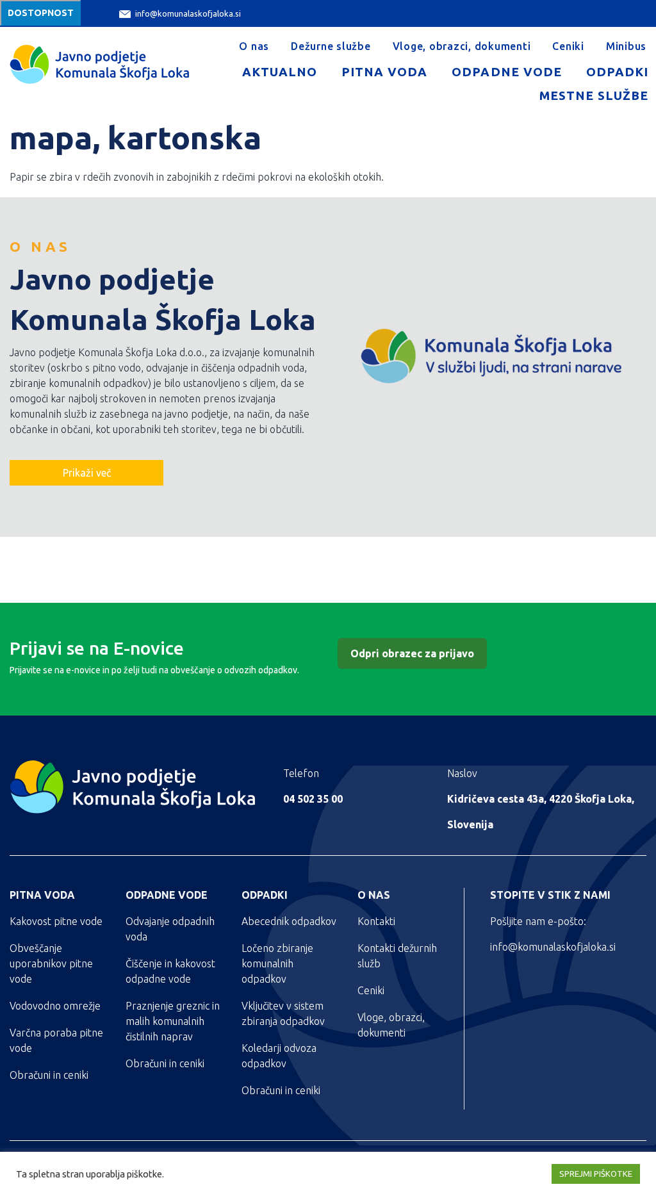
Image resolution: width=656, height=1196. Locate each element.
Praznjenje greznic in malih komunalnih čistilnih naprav (173, 1021)
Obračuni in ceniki (49, 1075)
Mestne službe (593, 95)
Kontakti (376, 921)
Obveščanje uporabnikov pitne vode (51, 963)
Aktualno (279, 72)
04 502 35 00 (313, 799)
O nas (254, 46)
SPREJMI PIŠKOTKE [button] (595, 1173)
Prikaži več (87, 473)
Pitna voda (384, 72)
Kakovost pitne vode (56, 921)
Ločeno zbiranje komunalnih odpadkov (277, 963)
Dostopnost (41, 13)
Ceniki (568, 46)
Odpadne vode (506, 72)
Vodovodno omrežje (55, 1006)
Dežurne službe (331, 46)
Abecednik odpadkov (289, 921)
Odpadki (617, 72)
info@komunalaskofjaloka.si (188, 13)
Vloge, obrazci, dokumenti (462, 46)
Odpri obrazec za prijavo (412, 653)
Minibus (626, 46)
